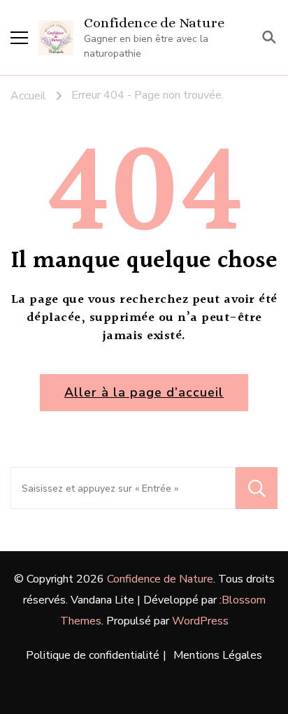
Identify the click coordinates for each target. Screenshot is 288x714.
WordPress (200, 621)
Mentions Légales (217, 655)
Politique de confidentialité (92, 655)
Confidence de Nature (154, 23)
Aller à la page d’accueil (144, 392)
